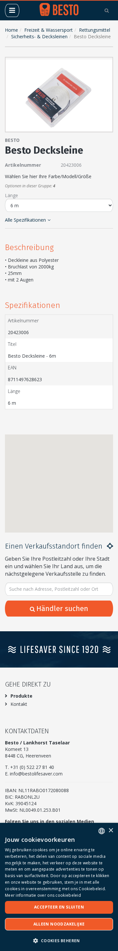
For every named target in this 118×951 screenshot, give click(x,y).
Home (11, 30)
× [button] (110, 830)
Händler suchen (62, 608)
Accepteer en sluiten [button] (59, 907)
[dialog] (59, 887)
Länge (11, 195)
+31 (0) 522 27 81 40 (32, 767)
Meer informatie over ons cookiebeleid (43, 895)
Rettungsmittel (94, 30)
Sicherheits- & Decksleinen (39, 36)
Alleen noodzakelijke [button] (59, 924)
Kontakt (18, 704)
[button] (106, 63)
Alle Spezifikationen (25, 220)
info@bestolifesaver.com (36, 774)
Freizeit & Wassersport (48, 30)
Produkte (21, 696)
